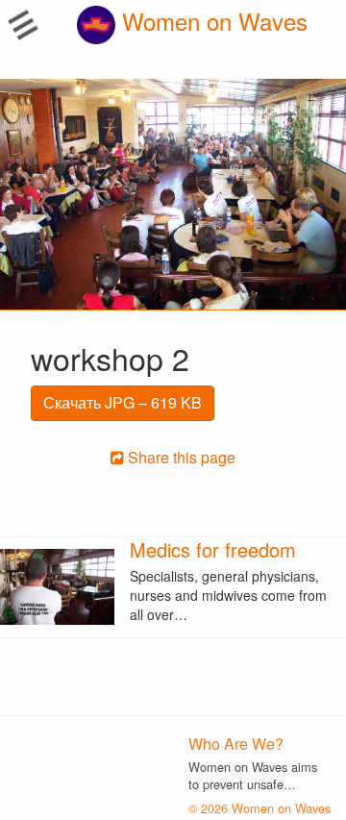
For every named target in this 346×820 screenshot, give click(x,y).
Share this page (179, 457)
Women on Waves (211, 20)
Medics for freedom (213, 549)
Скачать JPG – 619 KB (122, 402)
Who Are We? (236, 744)
